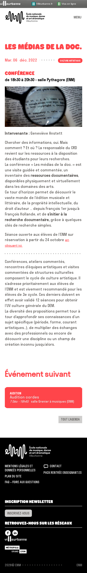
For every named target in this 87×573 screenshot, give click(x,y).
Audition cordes (24, 397)
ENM (34, 451)
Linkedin (15, 533)
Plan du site (13, 476)
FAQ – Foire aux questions (22, 482)
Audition (15, 393)
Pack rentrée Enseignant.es (63, 472)
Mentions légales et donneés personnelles (20, 468)
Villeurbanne (16, 540)
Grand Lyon (16, 549)
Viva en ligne (68, 3)
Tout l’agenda (70, 419)
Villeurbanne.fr (44, 3)
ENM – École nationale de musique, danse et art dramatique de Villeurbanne (31, 17)
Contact (56, 466)
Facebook (8, 533)
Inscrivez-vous (18, 513)
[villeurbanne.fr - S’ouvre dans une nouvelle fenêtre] (13, 4)
